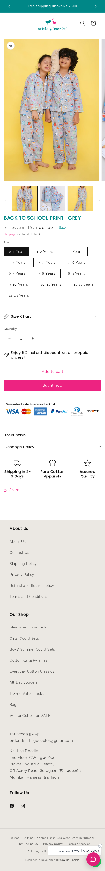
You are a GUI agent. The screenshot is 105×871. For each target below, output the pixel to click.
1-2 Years (45, 251)
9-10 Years (18, 284)
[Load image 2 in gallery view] (52, 198)
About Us (18, 542)
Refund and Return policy (32, 585)
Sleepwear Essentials (28, 627)
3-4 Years (17, 262)
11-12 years (84, 284)
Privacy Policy (22, 575)
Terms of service (78, 844)
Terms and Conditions (28, 596)
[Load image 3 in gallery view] (80, 198)
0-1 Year (16, 251)
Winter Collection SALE (30, 716)
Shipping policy (38, 851)
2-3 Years (74, 251)
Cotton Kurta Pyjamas (29, 660)
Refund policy (29, 844)
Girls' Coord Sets (24, 638)
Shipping (9, 234)
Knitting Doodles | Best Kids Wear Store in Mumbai (58, 838)
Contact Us (19, 553)
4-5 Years (47, 262)
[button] (9, 23)
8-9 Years (76, 273)
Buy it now (52, 385)
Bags (14, 705)
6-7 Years (17, 273)
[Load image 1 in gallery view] (24, 198)
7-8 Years (46, 273)
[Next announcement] (96, 6)
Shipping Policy (23, 564)
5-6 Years (77, 262)
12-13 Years (19, 295)
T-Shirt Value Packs (27, 694)
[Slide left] (5, 199)
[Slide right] (99, 199)
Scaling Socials (70, 860)
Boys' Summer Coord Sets (32, 649)
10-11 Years (51, 284)
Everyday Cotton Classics (32, 671)
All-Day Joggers (24, 682)
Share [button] (14, 490)
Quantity (10, 329)
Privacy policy (53, 844)
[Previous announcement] (9, 6)
